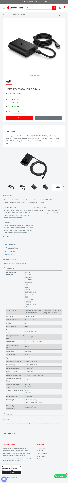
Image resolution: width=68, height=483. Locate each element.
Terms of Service (42, 453)
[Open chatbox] (4, 479)
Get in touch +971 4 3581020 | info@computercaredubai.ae (34, 1)
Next (62, 15)
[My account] (60, 8)
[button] (64, 187)
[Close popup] (20, 466)
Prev (57, 15)
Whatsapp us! (62, 476)
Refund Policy (41, 456)
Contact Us (40, 450)
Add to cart (19, 118)
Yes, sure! (11, 472)
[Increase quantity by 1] (23, 111)
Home (4, 15)
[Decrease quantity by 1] (14, 111)
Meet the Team (41, 448)
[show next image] (63, 166)
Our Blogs (40, 458)
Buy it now (48, 118)
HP (8, 15)
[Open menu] (4, 7)
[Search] (54, 8)
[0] (63, 8)
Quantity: (8, 111)
